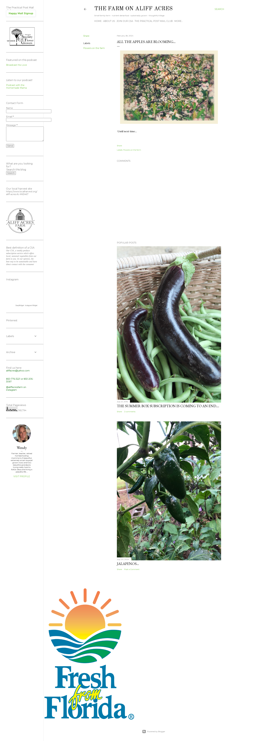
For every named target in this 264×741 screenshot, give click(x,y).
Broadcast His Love (16, 65)
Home (98, 21)
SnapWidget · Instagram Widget (26, 305)
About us (109, 21)
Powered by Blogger (156, 731)
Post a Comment (131, 569)
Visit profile (21, 476)
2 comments (129, 411)
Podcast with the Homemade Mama (16, 86)
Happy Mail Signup (21, 13)
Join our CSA (125, 21)
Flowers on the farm (94, 48)
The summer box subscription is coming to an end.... (168, 406)
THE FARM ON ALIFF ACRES (133, 9)
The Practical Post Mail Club (154, 21)
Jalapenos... (128, 563)
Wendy (22, 447)
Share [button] (86, 36)
